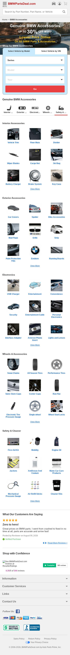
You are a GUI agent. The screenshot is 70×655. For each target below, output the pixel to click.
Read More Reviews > (57, 543)
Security (13, 315)
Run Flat (56, 394)
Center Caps (35, 394)
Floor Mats (35, 142)
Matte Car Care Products (56, 472)
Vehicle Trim (13, 142)
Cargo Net (35, 163)
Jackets (13, 471)
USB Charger (13, 294)
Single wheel (35, 415)
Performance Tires (56, 373)
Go (35, 89)
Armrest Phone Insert (35, 339)
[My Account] (60, 4)
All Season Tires (34, 373)
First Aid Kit (13, 450)
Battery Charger (13, 184)
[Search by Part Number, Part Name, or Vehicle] (64, 12)
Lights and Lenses (56, 338)
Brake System (35, 184)
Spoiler (35, 217)
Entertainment (35, 294)
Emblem (35, 259)
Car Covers (13, 217)
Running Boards (56, 259)
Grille (35, 238)
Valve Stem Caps (13, 394)
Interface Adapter (13, 338)
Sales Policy (19, 639)
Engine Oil (56, 450)
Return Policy (34, 639)
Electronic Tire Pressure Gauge (13, 416)
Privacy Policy (50, 639)
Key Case (56, 184)
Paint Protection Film (13, 260)
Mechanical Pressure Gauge (13, 495)
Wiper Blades (13, 163)
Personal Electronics (56, 316)
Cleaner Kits (56, 494)
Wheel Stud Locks (56, 415)
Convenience (56, 294)
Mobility (35, 450)
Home (4, 20)
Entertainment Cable (34, 315)
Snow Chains (13, 373)
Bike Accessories (56, 217)
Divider (56, 142)
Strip (56, 238)
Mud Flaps (13, 238)
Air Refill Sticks (35, 494)
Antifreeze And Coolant (35, 472)
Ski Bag (56, 163)
